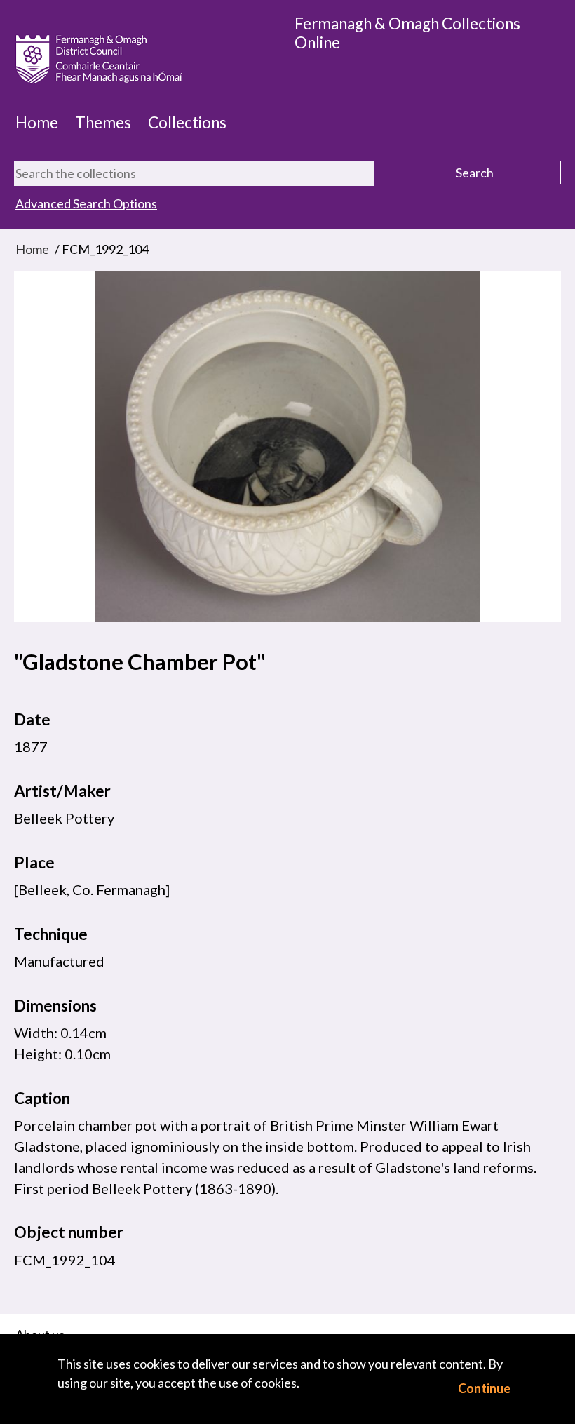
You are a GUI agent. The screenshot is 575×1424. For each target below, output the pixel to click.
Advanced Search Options (86, 203)
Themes (103, 122)
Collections (187, 122)
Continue (484, 1388)
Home (36, 122)
